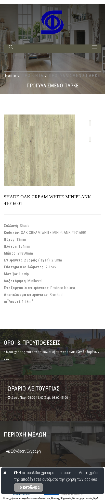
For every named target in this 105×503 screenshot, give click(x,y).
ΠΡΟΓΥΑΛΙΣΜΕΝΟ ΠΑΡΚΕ (74, 75)
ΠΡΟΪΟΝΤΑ (33, 75)
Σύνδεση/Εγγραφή (25, 451)
